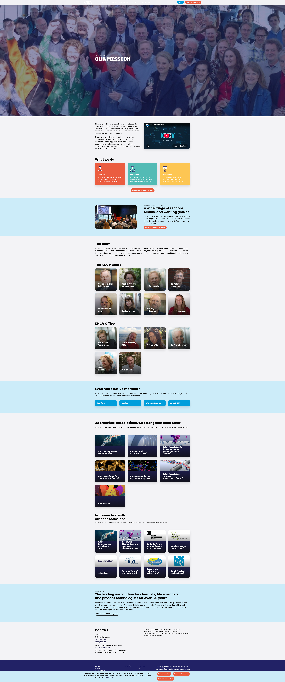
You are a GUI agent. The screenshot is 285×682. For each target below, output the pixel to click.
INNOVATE (175, 174)
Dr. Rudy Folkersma (155, 304)
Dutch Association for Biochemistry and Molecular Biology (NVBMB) (175, 446)
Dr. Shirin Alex (155, 338)
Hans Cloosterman (106, 363)
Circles (130, 403)
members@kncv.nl (102, 648)
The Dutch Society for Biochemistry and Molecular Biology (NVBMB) (130, 541)
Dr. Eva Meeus (130, 304)
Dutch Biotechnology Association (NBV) (110, 446)
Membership (146, 4)
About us (135, 4)
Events (114, 4)
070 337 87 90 (100, 639)
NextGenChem (110, 496)
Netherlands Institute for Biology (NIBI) (155, 566)
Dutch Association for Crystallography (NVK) (142, 471)
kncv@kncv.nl (100, 642)
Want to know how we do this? (142, 190)
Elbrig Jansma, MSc (130, 338)
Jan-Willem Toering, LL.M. (106, 338)
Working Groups (155, 403)
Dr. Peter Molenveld (179, 279)
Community (104, 4)
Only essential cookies (165, 679)
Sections (106, 403)
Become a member (193, 4)
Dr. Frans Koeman (179, 338)
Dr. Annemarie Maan (106, 304)
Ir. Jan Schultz (155, 279)
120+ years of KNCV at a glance (107, 614)
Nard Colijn (130, 363)
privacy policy (109, 677)
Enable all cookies (164, 674)
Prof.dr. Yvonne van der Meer (130, 279)
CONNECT (110, 174)
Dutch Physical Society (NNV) (179, 566)
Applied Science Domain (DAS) (179, 541)
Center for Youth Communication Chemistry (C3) (155, 541)
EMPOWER (142, 174)
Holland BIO (106, 566)
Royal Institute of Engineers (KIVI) (130, 566)
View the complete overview (155, 227)
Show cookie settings (181, 674)
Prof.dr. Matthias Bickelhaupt (106, 279)
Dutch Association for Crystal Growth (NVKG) (110, 471)
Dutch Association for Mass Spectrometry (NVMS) (175, 471)
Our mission (142, 669)
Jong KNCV (179, 403)
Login (180, 4)
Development (123, 4)
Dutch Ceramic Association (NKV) (142, 446)
